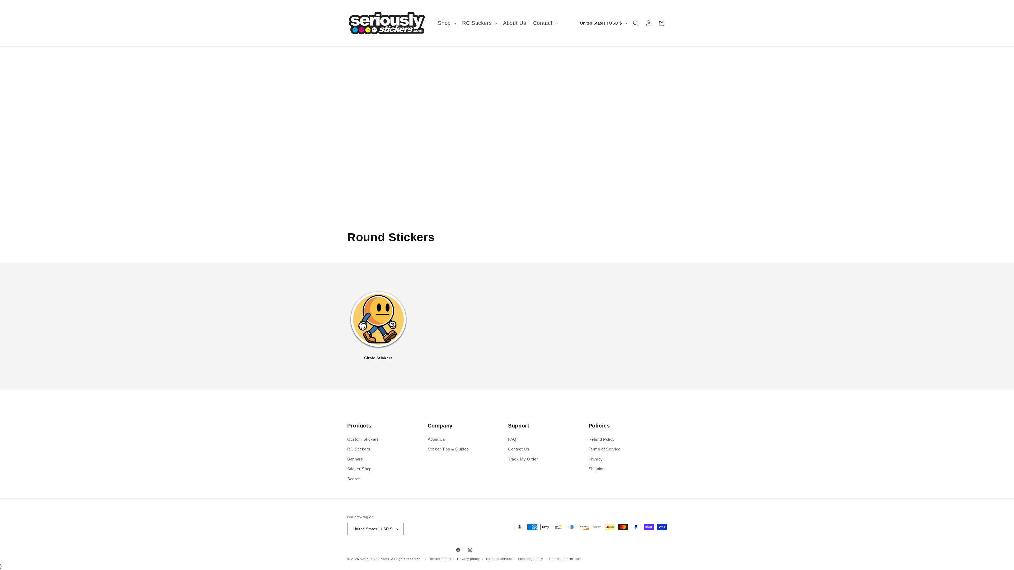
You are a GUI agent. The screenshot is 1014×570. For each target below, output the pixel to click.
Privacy (596, 459)
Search (354, 479)
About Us (436, 439)
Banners (355, 459)
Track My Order (523, 459)
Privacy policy (468, 559)
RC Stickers (358, 449)
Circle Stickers (378, 358)
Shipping (597, 469)
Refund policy (440, 559)
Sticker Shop (359, 469)
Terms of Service (605, 449)
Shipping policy (530, 559)
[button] (446, 23)
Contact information (565, 559)
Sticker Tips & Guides (448, 449)
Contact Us (518, 449)
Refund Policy (602, 439)
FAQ (512, 439)
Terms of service (499, 559)
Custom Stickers (363, 439)
